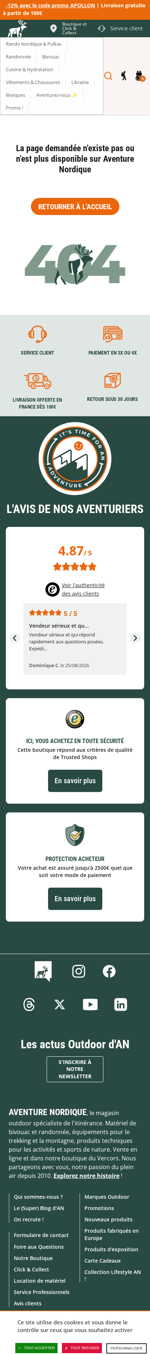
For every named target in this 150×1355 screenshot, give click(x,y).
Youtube (90, 1004)
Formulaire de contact (41, 1235)
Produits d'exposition (111, 1249)
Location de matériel (40, 1280)
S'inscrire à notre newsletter (75, 1069)
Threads (29, 1004)
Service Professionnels (42, 1292)
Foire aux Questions (39, 1246)
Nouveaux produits (108, 1219)
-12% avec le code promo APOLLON (50, 5)
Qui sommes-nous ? (38, 1196)
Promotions (99, 1208)
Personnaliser (126, 1348)
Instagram (78, 971)
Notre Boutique (33, 1258)
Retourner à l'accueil (75, 206)
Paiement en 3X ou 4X (112, 353)
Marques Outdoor (106, 1196)
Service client (37, 353)
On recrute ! (29, 1219)
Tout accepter (39, 1348)
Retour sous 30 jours (112, 399)
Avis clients (28, 1303)
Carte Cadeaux (102, 1260)
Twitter (59, 1004)
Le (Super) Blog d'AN (39, 1208)
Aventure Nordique (48, 1112)
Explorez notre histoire (86, 1176)
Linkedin (121, 1004)
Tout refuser (85, 1348)
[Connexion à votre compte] (123, 76)
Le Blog (44, 971)
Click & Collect (31, 1269)
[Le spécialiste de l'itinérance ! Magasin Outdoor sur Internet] (17, 29)
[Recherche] (108, 76)
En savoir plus (75, 780)
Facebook (109, 971)
